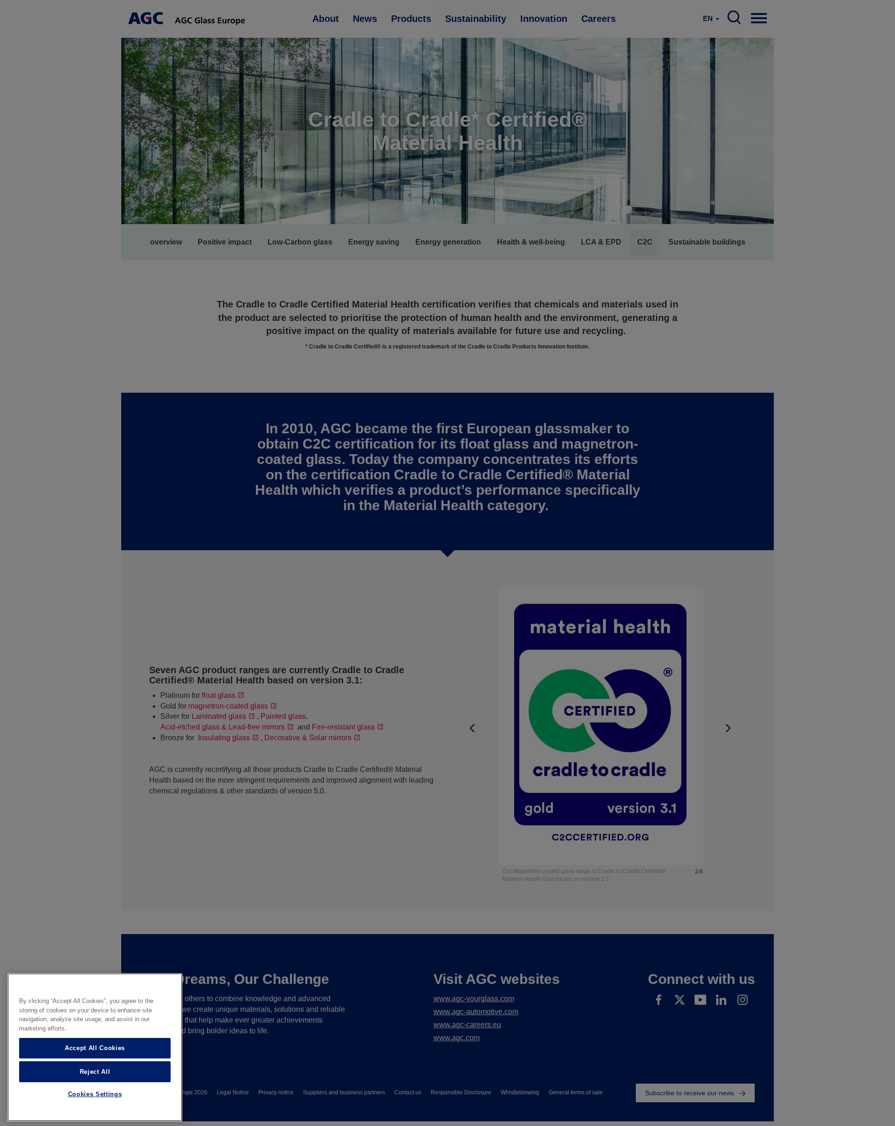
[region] (94, 1047)
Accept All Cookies (95, 1047)
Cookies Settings (95, 1094)
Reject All (95, 1071)
